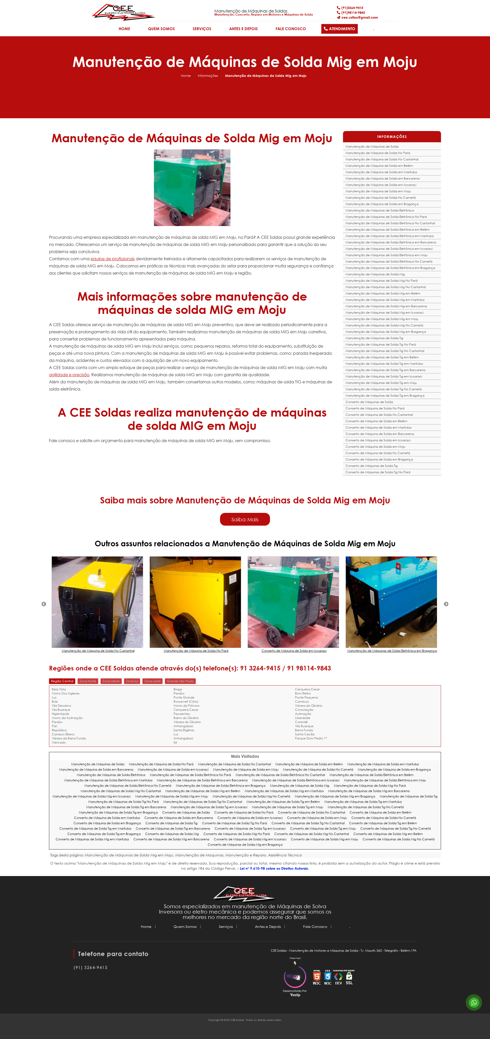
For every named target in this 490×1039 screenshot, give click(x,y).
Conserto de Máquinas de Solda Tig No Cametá (395, 828)
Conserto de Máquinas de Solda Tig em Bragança (104, 834)
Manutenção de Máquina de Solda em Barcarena (383, 178)
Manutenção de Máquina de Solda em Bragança (382, 204)
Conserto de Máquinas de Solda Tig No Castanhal (308, 823)
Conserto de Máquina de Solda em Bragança (379, 459)
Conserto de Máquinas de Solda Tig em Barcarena (173, 828)
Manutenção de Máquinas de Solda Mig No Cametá (384, 325)
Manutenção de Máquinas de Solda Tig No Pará (381, 344)
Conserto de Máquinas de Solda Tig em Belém (383, 823)
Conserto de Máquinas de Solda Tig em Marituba (95, 828)
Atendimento (342, 28)
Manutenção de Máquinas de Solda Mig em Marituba (385, 300)
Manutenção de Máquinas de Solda (372, 146)
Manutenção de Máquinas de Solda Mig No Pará (382, 280)
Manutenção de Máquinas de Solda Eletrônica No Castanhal (390, 223)
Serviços (202, 28)
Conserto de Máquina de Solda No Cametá (378, 453)
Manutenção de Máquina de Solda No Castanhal (382, 159)
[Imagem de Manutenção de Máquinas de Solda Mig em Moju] (192, 187)
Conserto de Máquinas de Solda (369, 402)
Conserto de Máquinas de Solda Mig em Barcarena (171, 839)
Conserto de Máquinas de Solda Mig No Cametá (399, 839)
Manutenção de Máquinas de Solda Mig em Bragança (386, 332)
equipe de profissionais (113, 258)
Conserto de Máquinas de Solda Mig (172, 834)
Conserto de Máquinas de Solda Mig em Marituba (92, 839)
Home (124, 28)
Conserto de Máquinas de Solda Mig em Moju (324, 839)
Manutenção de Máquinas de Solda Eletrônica (380, 210)
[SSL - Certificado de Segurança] (349, 978)
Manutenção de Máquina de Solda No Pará (378, 153)
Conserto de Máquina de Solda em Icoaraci (378, 440)
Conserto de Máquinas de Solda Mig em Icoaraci (250, 839)
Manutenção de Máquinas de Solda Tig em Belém (382, 357)
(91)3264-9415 (352, 8)
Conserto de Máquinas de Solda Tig (372, 466)
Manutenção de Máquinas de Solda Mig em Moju (382, 319)
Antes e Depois (243, 28)
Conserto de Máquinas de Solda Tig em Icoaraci (250, 828)
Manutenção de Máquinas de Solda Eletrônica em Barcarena (391, 242)
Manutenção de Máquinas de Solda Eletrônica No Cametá (389, 261)
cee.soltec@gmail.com (359, 17)
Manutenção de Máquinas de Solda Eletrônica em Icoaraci (389, 249)
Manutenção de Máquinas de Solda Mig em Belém (383, 293)
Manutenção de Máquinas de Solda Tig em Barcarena (385, 370)
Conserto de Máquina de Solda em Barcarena (380, 434)
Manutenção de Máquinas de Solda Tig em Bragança (385, 395)
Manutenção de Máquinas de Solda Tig (374, 338)
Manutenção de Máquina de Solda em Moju (378, 191)
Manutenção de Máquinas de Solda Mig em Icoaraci (385, 312)
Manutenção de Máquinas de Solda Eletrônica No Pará (386, 217)
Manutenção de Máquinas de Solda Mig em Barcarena (386, 306)
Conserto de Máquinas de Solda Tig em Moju (323, 828)
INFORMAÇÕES (392, 136)
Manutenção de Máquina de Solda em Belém (379, 166)
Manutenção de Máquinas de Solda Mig (375, 274)
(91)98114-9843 (353, 12)
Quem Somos (161, 28)
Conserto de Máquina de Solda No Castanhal (379, 415)
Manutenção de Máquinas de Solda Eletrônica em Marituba (390, 236)
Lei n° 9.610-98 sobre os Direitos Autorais (274, 868)
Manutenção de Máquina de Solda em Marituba (381, 172)
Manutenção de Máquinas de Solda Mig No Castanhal (386, 287)
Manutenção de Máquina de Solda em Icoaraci (381, 185)
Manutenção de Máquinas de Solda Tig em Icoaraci (384, 376)
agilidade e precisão (69, 374)
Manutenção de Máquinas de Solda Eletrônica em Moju (386, 255)
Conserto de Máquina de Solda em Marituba (378, 427)
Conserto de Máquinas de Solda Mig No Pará (236, 834)
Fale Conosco (291, 28)
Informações (208, 75)
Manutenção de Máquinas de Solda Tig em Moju (381, 383)
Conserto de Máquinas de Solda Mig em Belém (388, 834)
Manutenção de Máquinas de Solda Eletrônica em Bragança (390, 268)
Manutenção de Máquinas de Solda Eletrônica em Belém (388, 229)
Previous (43, 604)
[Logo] (245, 895)
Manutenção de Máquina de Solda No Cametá (381, 197)
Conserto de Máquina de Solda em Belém (376, 421)
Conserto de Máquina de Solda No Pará (375, 408)
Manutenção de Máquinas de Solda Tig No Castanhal (385, 351)
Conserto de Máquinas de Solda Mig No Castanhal (311, 834)
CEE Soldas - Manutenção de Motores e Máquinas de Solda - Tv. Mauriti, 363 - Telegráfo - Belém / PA (343, 950)
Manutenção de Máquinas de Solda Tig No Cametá (384, 389)
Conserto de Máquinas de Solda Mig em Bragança (245, 844)
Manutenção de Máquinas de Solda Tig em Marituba (384, 363)
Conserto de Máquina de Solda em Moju (375, 446)
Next (446, 604)
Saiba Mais (245, 519)
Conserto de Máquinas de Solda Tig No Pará (378, 472)
